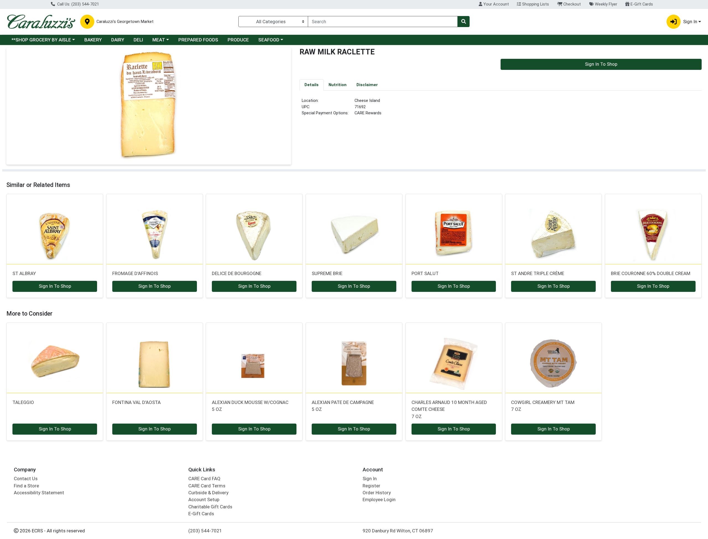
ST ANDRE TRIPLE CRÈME (537, 273)
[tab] (312, 84)
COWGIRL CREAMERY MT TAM (542, 406)
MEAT (158, 40)
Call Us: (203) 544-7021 (77, 4)
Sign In (370, 478)
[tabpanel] (501, 109)
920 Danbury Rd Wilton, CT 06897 (398, 530)
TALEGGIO (23, 402)
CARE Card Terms (206, 485)
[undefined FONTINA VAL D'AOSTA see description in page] (154, 358)
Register (371, 485)
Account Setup (203, 499)
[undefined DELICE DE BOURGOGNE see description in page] (254, 229)
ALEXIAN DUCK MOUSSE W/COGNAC (250, 406)
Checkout (571, 4)
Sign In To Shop (601, 64)
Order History (377, 492)
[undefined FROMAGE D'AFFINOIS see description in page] (154, 229)
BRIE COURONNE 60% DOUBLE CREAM (650, 273)
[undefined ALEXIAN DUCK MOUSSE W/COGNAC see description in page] (254, 358)
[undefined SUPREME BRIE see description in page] (354, 229)
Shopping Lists (535, 4)
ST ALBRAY (24, 273)
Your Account (495, 4)
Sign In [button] (690, 21)
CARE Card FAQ (204, 478)
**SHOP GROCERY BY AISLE (41, 40)
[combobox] (383, 21)
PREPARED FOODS (198, 40)
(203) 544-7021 (205, 530)
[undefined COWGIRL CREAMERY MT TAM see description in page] (553, 358)
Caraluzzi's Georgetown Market (125, 22)
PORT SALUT (425, 273)
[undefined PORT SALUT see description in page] (453, 229)
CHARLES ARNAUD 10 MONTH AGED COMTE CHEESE (449, 409)
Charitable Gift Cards (210, 506)
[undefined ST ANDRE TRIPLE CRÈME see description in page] (553, 229)
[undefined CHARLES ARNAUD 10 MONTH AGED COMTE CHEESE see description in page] (453, 358)
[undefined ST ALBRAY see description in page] (55, 229)
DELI (138, 40)
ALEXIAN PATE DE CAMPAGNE (343, 406)
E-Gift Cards (641, 4)
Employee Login (379, 499)
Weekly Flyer (605, 4)
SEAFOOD (268, 40)
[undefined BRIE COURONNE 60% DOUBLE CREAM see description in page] (653, 229)
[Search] (463, 21)
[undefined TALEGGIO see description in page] (55, 358)
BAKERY (93, 40)
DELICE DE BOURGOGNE (236, 273)
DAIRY (117, 40)
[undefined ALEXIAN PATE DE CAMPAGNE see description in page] (354, 358)
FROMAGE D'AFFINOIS (135, 273)
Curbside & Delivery (208, 492)
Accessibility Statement (39, 492)
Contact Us (26, 478)
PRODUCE (238, 40)
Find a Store (26, 485)
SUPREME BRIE (327, 273)
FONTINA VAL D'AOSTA (136, 402)
